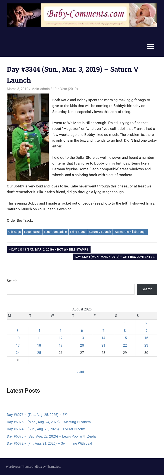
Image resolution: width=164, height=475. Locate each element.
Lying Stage (77, 231)
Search (12, 281)
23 (146, 345)
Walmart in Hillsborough (130, 231)
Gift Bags (14, 231)
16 (146, 338)
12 (61, 338)
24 (18, 353)
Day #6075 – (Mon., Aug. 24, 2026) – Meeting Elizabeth (49, 422)
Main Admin (40, 89)
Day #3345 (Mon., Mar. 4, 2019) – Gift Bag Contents (113, 257)
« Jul (80, 372)
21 (103, 345)
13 (82, 338)
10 (18, 338)
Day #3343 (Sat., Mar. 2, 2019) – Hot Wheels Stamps (49, 250)
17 (18, 345)
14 (103, 338)
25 (39, 353)
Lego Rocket (32, 231)
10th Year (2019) (65, 89)
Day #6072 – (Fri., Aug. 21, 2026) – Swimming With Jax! (49, 443)
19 (61, 345)
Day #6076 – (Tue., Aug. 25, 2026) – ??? (37, 415)
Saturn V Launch (100, 231)
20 (82, 345)
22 (125, 345)
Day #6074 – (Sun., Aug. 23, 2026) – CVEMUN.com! (46, 429)
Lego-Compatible (55, 231)
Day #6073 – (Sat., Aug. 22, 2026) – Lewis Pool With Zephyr (52, 436)
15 (125, 338)
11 (39, 338)
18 (39, 345)
